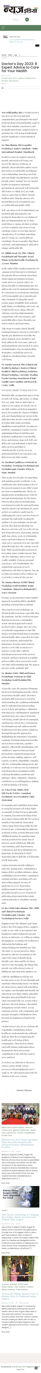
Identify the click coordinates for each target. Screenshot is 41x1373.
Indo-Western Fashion (24, 1287)
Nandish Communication (26, 78)
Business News (7, 78)
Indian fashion (7, 1287)
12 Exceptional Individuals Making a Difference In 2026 (22, 40)
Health (15, 78)
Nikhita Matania (8, 1289)
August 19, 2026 (8, 1303)
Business (13, 1284)
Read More (6, 1332)
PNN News (5, 81)
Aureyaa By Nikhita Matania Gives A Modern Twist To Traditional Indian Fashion (20, 1296)
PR (16, 1303)
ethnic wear (23, 1284)
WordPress (16, 1366)
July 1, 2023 (6, 76)
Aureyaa (5, 1284)
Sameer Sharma (24, 1090)
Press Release (13, 81)
